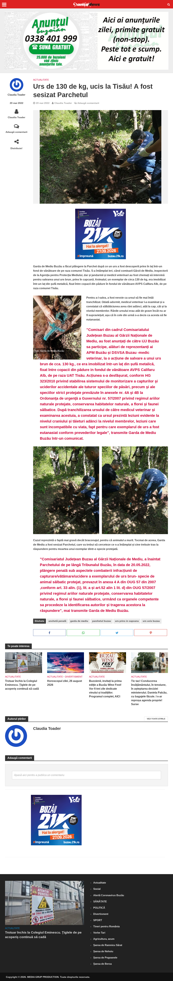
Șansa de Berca (102, 963)
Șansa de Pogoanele (105, 957)
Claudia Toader (16, 94)
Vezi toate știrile (156, 719)
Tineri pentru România (106, 926)
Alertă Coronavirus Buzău (108, 895)
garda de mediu (79, 621)
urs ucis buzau (151, 621)
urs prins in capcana (127, 621)
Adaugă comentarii (16, 132)
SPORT (97, 920)
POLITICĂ (99, 907)
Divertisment (74, 676)
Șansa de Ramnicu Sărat (107, 945)
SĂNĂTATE (100, 901)
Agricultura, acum (103, 938)
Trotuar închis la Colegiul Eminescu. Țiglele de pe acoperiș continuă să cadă (22, 685)
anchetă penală (57, 621)
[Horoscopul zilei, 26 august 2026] (65, 662)
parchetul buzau (101, 621)
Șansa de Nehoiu (103, 951)
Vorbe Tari (99, 932)
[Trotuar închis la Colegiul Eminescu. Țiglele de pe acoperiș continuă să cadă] (23, 662)
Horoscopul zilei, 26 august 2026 (64, 683)
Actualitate (41, 79)
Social (97, 888)
